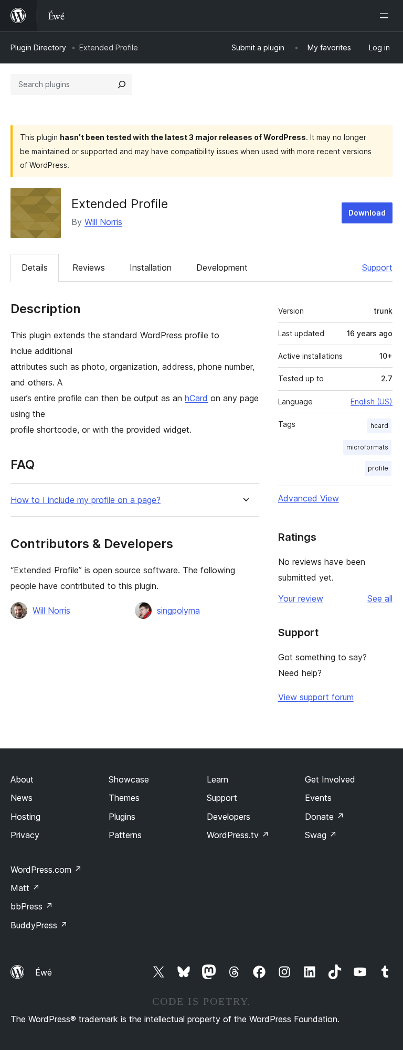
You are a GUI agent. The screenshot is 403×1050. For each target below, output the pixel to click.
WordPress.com (46, 869)
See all (380, 598)
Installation (151, 267)
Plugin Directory (38, 47)
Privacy (24, 835)
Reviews (88, 267)
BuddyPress (39, 925)
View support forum (316, 697)
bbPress (31, 906)
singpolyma (178, 610)
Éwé (43, 972)
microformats (367, 447)
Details (35, 267)
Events (318, 797)
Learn (217, 779)
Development (222, 267)
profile (378, 468)
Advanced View (308, 498)
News (21, 797)
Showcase (129, 779)
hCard (196, 398)
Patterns (125, 835)
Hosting (25, 816)
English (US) (372, 401)
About (22, 779)
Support (377, 267)
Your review (300, 598)
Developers (228, 816)
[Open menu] (386, 15)
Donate (324, 816)
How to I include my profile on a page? (85, 500)
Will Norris (103, 222)
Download (367, 212)
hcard (379, 426)
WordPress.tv (238, 835)
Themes (124, 797)
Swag (321, 835)
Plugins (122, 816)
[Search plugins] (121, 84)
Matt (25, 888)
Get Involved (330, 779)
